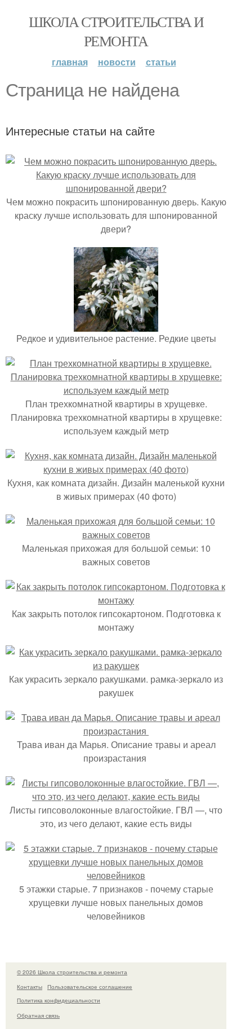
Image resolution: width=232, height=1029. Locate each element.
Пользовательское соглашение (89, 987)
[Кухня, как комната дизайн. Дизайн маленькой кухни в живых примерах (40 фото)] (116, 469)
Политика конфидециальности (58, 1000)
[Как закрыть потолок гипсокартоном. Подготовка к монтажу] (116, 599)
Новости (117, 61)
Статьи (161, 61)
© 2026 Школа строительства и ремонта (72, 972)
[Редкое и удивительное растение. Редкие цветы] (116, 324)
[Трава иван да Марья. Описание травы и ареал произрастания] (116, 730)
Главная (70, 61)
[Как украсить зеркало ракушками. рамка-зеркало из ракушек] (116, 665)
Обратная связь (38, 1015)
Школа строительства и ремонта (116, 31)
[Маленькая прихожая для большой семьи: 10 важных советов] (116, 534)
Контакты (29, 987)
